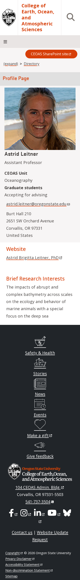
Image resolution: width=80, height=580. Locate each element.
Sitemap (11, 576)
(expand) (11, 63)
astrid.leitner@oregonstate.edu (36, 204)
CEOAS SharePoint (49, 53)
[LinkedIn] (39, 514)
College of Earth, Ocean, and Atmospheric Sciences (38, 18)
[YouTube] (54, 514)
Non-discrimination (27, 570)
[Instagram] (26, 514)
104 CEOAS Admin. (37, 487)
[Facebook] (13, 514)
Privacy (18, 559)
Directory (31, 63)
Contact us (22, 532)
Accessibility (22, 564)
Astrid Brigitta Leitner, (32, 257)
